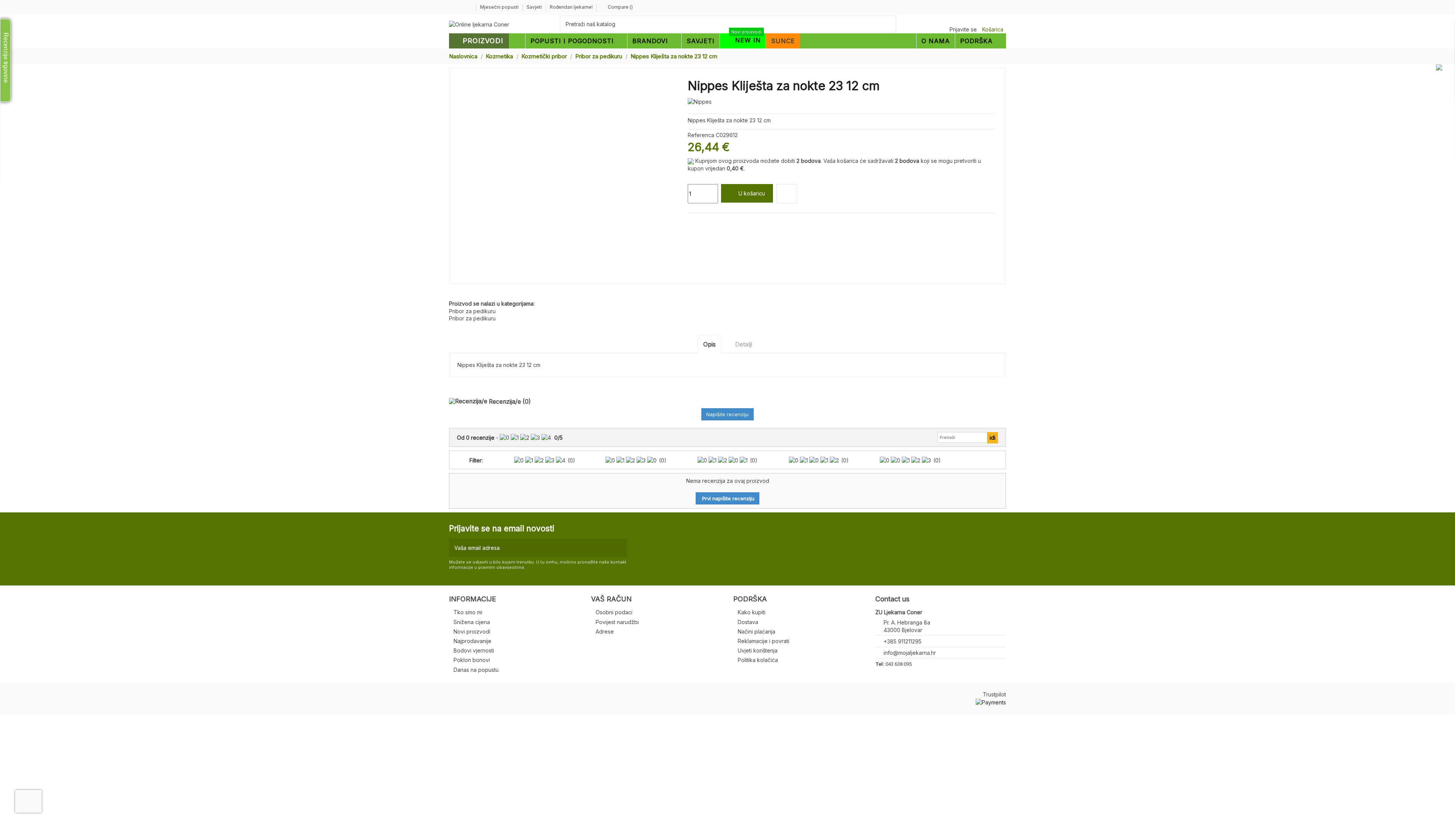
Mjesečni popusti (500, 7)
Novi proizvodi (472, 631)
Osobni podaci (614, 612)
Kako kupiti (751, 612)
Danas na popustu (476, 670)
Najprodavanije (472, 641)
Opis (709, 344)
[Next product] (1003, 56)
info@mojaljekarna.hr (910, 652)
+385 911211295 (903, 641)
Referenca (701, 135)
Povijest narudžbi (617, 622)
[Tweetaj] (700, 222)
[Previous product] (996, 56)
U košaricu (751, 193)
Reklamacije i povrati (763, 641)
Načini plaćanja (756, 631)
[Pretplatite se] (619, 548)
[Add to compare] (786, 193)
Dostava (748, 622)
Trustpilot (994, 694)
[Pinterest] (709, 222)
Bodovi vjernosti (474, 650)
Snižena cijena (472, 622)
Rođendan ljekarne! (571, 7)
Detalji (743, 344)
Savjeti (535, 7)
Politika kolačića (758, 660)
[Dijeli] (691, 222)
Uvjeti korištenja (758, 650)
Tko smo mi (468, 612)
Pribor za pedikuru (472, 311)
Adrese (605, 631)
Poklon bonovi (472, 660)
